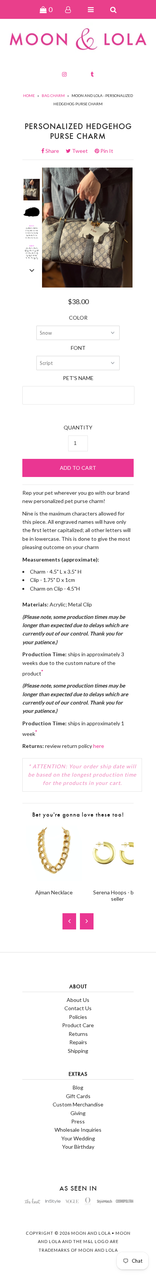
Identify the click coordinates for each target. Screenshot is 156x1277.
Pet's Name (78, 378)
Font (78, 348)
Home (29, 95)
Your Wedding (78, 1138)
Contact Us (78, 1008)
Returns (78, 1034)
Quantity (78, 427)
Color (78, 317)
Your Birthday (78, 1146)
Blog (78, 1087)
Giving (78, 1113)
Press (78, 1121)
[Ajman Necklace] (54, 879)
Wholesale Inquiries (78, 1129)
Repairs (78, 1042)
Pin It (106, 151)
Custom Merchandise (78, 1104)
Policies (78, 1017)
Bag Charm (53, 95)
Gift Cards (78, 1096)
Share (54, 151)
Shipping (78, 1051)
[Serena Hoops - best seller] (117, 879)
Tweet (82, 151)
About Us (78, 1000)
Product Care (78, 1025)
